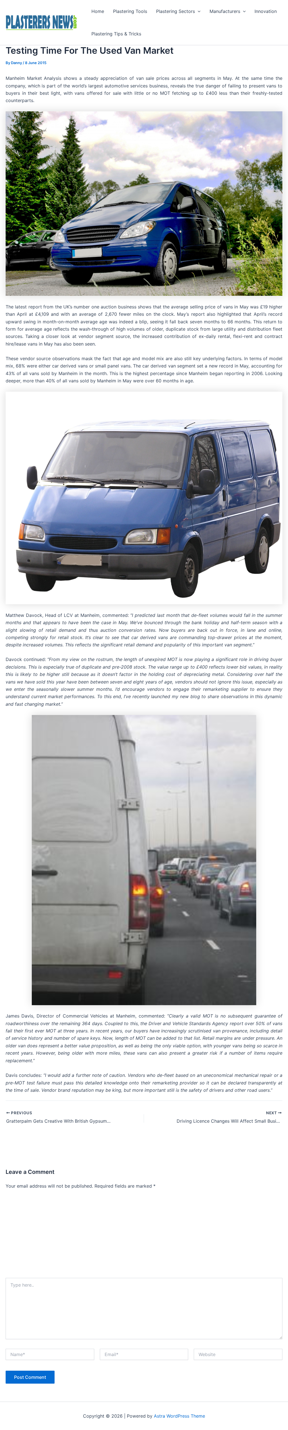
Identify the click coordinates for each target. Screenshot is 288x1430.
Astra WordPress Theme (179, 1416)
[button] (198, 11)
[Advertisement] (144, 1235)
